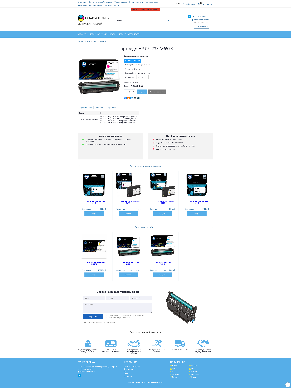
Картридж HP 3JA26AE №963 (199, 202)
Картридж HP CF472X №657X (96, 263)
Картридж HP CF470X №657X (131, 263)
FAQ (125, 371)
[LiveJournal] (138, 98)
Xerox (174, 377)
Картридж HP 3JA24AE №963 (130, 202)
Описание (99, 107)
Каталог (82, 34)
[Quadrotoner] (93, 19)
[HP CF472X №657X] (94, 246)
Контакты (139, 2)
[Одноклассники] (128, 98)
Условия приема (120, 2)
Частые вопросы (151, 2)
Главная (80, 41)
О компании (82, 2)
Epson (174, 368)
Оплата (116, 5)
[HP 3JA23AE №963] (94, 184)
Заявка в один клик (157, 92)
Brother (194, 365)
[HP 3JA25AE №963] (162, 184)
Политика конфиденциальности (90, 5)
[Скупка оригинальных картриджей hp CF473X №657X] (99, 75)
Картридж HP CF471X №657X (165, 263)
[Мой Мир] (131, 98)
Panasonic (195, 374)
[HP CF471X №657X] (162, 246)
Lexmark (194, 371)
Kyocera (194, 377)
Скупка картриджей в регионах (101, 2)
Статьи (131, 2)
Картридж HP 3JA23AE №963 (96, 202)
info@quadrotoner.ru (201, 20)
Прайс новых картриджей (102, 34)
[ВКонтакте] (125, 98)
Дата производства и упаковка (136, 56)
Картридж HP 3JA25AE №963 (165, 202)
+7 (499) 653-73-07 (202, 16)
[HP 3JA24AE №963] (128, 184)
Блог (126, 374)
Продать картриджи (132, 367)
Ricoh (193, 368)
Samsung (175, 374)
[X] (135, 98)
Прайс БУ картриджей (129, 34)
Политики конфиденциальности (118, 318)
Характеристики (85, 107)
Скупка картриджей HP (99, 41)
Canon (174, 365)
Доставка (108, 5)
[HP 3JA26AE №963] (196, 184)
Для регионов (111, 107)
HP (173, 371)
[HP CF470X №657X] (128, 246)
